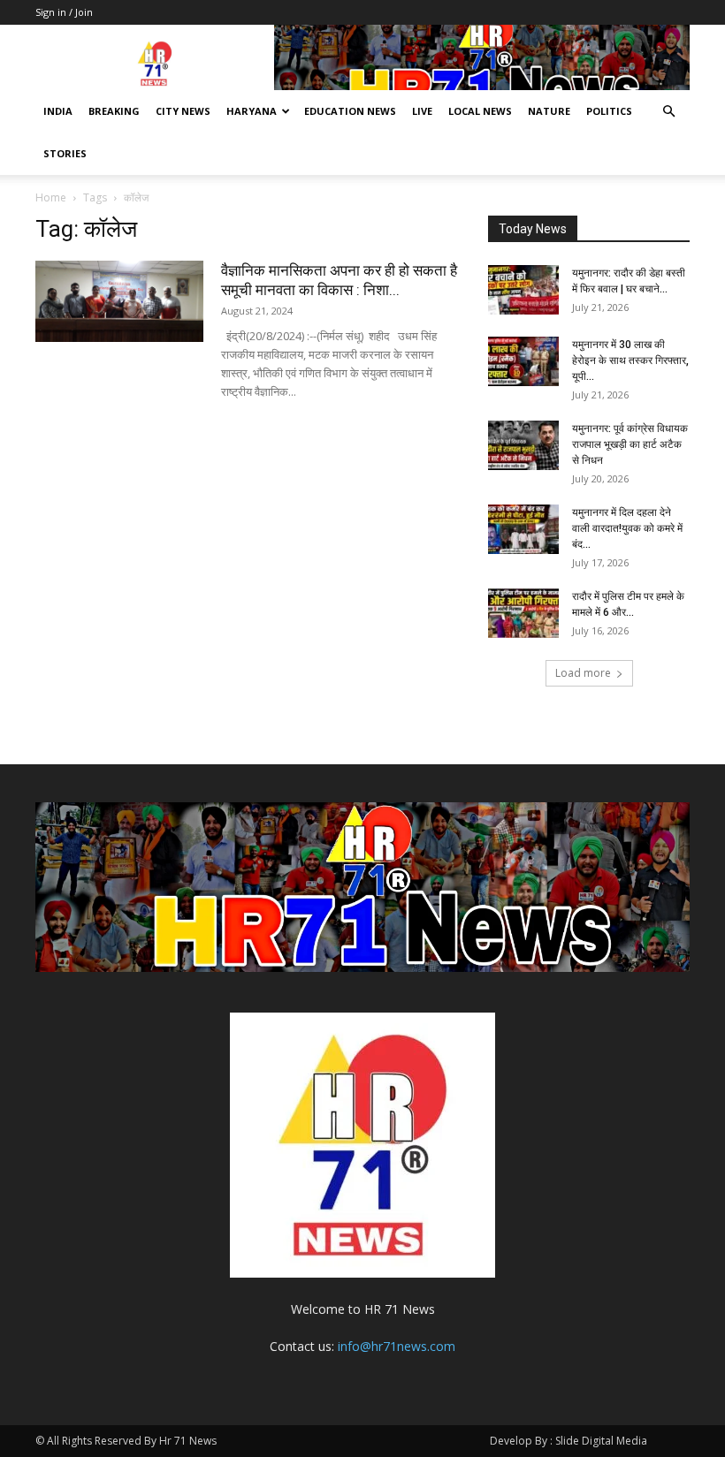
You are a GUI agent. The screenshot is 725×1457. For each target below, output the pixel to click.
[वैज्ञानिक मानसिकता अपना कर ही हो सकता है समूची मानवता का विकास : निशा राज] (119, 301)
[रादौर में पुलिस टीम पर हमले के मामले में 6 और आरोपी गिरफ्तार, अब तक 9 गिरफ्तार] (523, 613)
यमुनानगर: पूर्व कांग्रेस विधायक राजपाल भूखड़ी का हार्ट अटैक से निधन (630, 444)
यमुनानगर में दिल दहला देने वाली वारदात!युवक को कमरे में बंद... (627, 528)
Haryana (251, 111)
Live (422, 111)
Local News (480, 111)
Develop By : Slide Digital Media (568, 1440)
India (57, 111)
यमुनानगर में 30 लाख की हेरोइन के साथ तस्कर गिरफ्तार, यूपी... (630, 360)
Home (50, 197)
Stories (65, 153)
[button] (668, 111)
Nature (549, 111)
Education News (350, 111)
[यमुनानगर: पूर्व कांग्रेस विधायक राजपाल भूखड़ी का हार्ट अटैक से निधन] (523, 445)
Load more (583, 672)
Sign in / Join (64, 12)
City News (183, 111)
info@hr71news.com (396, 1346)
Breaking (114, 111)
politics (609, 111)
